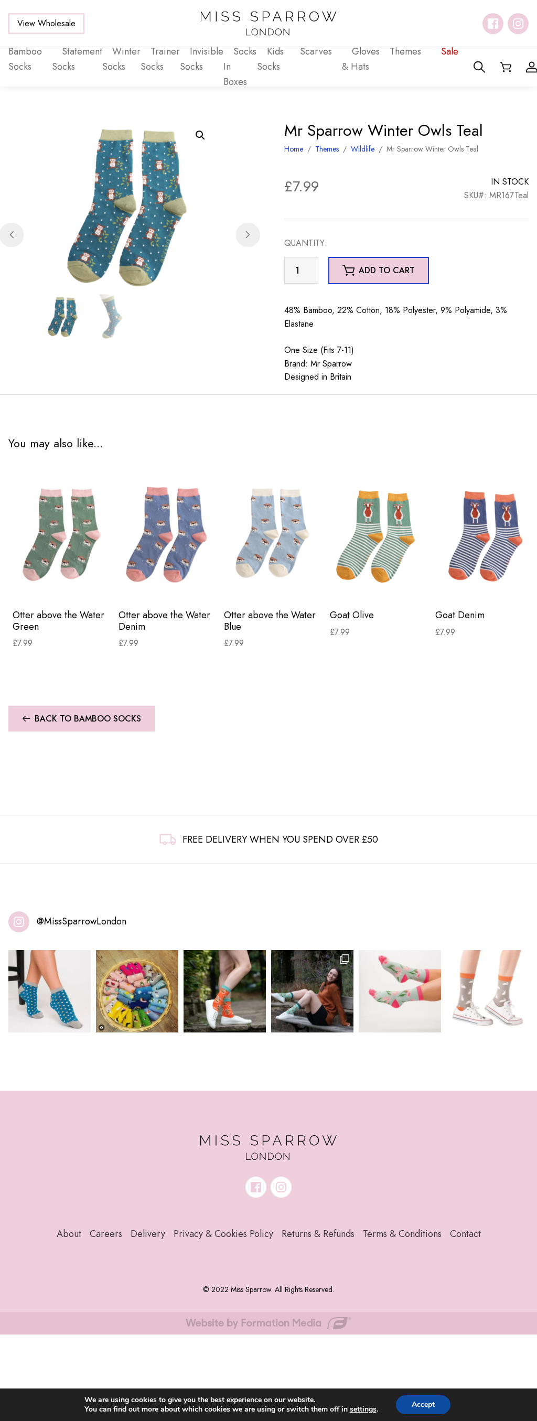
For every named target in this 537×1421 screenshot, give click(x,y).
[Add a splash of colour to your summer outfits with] (137, 991)
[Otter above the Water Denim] (167, 534)
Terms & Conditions (402, 1234)
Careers (106, 1234)
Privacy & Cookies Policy (223, 1234)
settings (363, 1409)
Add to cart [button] (387, 270)
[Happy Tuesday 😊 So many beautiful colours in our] (312, 991)
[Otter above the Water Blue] (272, 534)
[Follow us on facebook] (493, 23)
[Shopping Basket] (506, 67)
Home (293, 149)
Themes (327, 149)
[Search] (479, 67)
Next (247, 234)
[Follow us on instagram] (518, 23)
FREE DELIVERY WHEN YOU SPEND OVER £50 (280, 839)
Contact (465, 1234)
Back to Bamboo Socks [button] (88, 719)
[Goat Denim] (484, 534)
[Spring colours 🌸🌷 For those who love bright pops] (400, 991)
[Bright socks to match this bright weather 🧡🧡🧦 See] (225, 991)
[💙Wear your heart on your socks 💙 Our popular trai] (49, 991)
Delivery (148, 1234)
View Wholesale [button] (46, 23)
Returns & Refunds (318, 1234)
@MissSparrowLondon (81, 921)
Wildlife (362, 149)
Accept (423, 1404)
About (69, 1234)
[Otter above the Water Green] (61, 534)
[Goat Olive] (378, 534)
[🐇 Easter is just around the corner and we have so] (487, 991)
